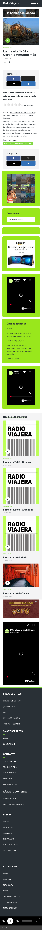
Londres (7, 143)
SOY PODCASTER (9, 761)
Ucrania (28, 143)
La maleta (8, 47)
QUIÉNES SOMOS (9, 706)
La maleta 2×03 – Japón (16, 593)
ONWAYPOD (8, 833)
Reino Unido (18, 143)
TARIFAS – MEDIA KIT (11, 724)
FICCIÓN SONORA (10, 908)
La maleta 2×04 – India (15, 557)
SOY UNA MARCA (9, 773)
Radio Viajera (11, 3)
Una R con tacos (13, 358)
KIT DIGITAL (8, 778)
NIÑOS (5, 891)
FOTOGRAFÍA (8, 885)
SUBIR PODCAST (9, 799)
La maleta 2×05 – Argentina (18, 509)
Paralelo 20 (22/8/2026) (16, 341)
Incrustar (6, 118)
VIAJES (5, 873)
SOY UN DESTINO (10, 767)
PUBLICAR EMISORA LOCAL (13, 804)
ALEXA (5, 738)
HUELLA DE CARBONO (11, 718)
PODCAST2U (8, 827)
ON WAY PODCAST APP (12, 701)
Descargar (7, 115)
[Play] (10, 921)
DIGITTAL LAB (8, 839)
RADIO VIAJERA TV (10, 845)
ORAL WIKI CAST (9, 850)
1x (36, 921)
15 (3, 921)
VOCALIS (6, 822)
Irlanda (9, 329)
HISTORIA (7, 879)
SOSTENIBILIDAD (10, 902)
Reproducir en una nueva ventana (22, 112)
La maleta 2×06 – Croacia (17, 462)
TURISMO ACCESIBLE (11, 896)
